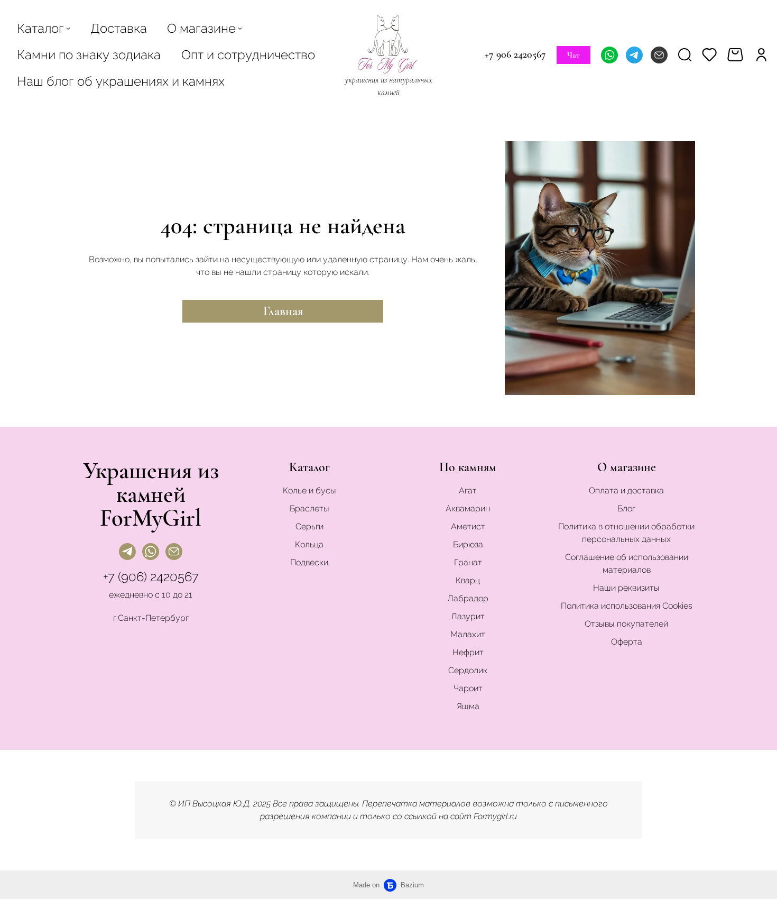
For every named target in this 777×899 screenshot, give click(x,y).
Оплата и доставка (626, 490)
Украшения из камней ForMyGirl (151, 494)
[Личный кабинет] (761, 54)
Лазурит (468, 616)
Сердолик (467, 670)
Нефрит (468, 652)
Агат (468, 490)
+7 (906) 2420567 (151, 576)
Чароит (468, 688)
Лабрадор (467, 598)
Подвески (309, 562)
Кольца (309, 544)
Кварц (468, 580)
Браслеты (309, 508)
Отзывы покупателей (626, 624)
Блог (626, 508)
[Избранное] (709, 54)
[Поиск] (684, 54)
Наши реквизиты (626, 588)
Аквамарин (468, 508)
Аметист (468, 526)
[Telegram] (634, 55)
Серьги (309, 526)
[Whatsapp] (609, 55)
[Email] (659, 55)
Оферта (626, 642)
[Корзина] (736, 54)
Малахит (467, 634)
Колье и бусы (309, 490)
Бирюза (468, 544)
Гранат (468, 562)
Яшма (468, 706)
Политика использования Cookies (626, 606)
